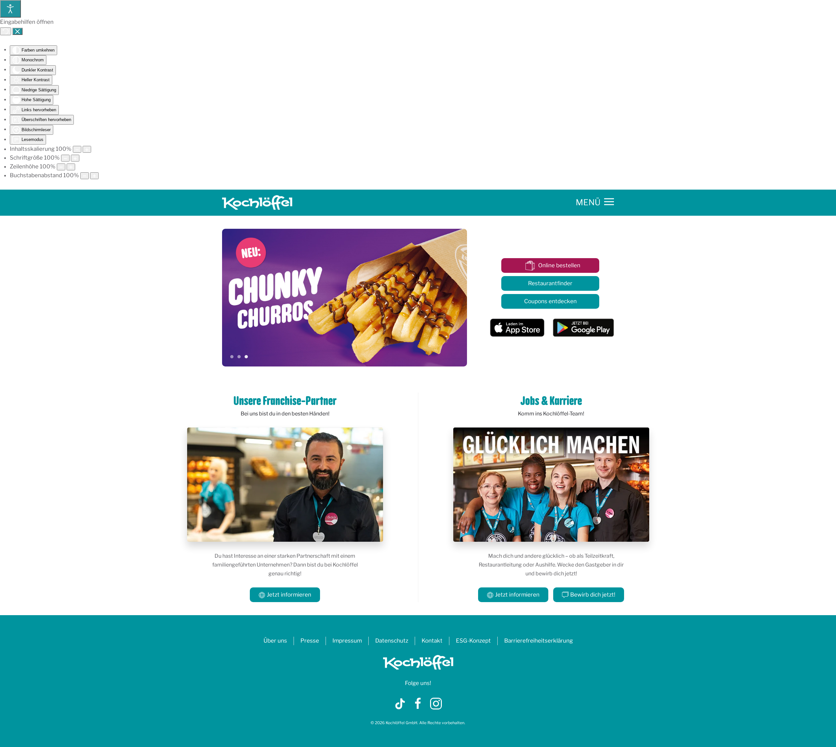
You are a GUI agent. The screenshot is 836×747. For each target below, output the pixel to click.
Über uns (275, 640)
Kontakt (432, 640)
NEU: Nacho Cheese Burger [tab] (231, 356)
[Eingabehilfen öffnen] (10, 9)
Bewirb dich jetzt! (592, 594)
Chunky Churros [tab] (246, 356)
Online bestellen (559, 265)
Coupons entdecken (550, 301)
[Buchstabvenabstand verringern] (84, 175)
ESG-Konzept (473, 640)
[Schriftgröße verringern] (65, 158)
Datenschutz (391, 640)
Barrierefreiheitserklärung (538, 640)
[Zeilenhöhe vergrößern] (71, 166)
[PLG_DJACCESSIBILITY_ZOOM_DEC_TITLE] (77, 149)
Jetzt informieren (289, 594)
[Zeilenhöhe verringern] (61, 166)
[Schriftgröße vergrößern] (75, 158)
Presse (309, 640)
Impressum (347, 640)
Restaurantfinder (550, 283)
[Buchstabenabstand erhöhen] (94, 175)
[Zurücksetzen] (5, 31)
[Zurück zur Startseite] (258, 203)
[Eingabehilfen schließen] (17, 31)
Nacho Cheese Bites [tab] (239, 356)
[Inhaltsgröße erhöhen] (87, 149)
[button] (595, 203)
